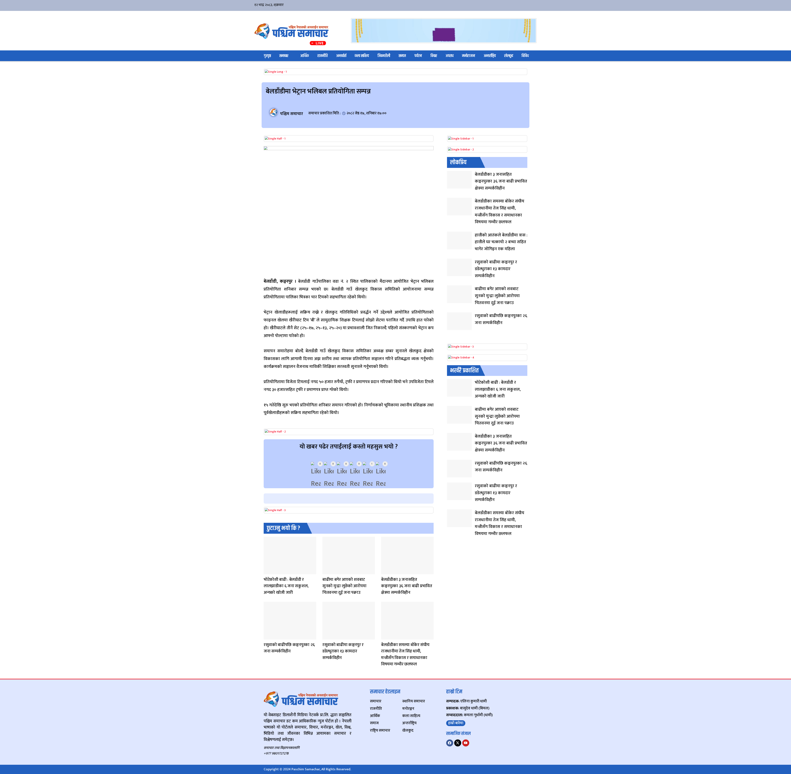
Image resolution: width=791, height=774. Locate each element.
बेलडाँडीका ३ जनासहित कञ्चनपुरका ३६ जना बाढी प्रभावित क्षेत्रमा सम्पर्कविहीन (406, 586)
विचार (434, 56)
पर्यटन (418, 56)
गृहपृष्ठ (267, 56)
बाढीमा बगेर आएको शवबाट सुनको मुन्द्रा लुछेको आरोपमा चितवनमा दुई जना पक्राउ (344, 586)
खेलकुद (508, 56)
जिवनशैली (384, 56)
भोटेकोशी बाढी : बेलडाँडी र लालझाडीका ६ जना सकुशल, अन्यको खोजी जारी (286, 586)
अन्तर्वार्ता (341, 56)
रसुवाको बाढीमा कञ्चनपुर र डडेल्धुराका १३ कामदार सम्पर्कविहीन (343, 651)
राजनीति (322, 56)
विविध (525, 56)
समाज (402, 56)
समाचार (283, 56)
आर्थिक (304, 56)
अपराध (450, 56)
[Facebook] (449, 742)
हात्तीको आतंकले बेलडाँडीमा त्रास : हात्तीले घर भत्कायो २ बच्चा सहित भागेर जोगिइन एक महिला (501, 241)
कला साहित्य (362, 56)
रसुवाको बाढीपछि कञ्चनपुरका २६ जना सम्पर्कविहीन (289, 648)
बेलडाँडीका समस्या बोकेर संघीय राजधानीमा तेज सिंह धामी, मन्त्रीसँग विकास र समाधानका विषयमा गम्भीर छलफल (405, 654)
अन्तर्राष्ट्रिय (490, 56)
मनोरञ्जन (468, 56)
